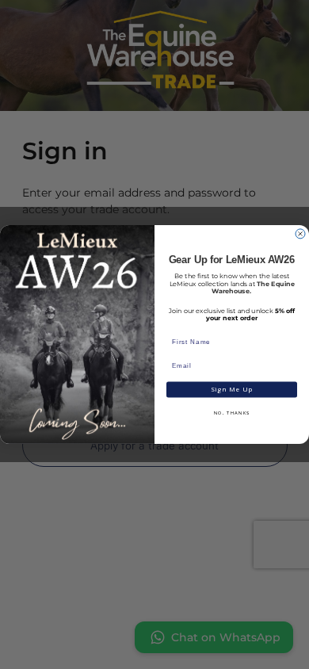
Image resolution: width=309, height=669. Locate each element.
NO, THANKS (232, 413)
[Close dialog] (300, 234)
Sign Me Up (232, 389)
